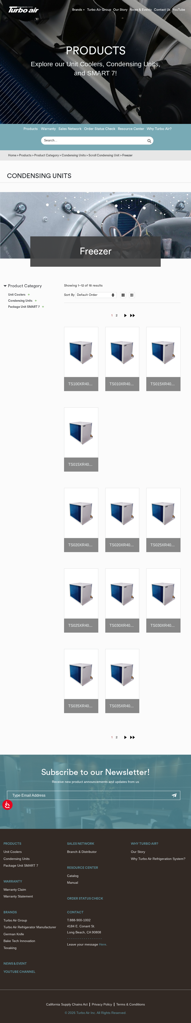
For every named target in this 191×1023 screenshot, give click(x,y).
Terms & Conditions (130, 1004)
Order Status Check (99, 129)
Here (102, 944)
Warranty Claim (14, 889)
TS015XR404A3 (82, 464)
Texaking (10, 948)
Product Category (46, 155)
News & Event (15, 963)
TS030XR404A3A (165, 625)
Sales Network (70, 129)
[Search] (150, 140)
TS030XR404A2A (124, 625)
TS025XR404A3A (83, 625)
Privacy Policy (102, 1004)
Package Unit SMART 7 (24, 306)
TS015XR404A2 (164, 384)
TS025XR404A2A (165, 545)
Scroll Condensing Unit (104, 155)
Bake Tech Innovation (19, 941)
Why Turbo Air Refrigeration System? (158, 859)
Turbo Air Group (99, 9)
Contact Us (162, 9)
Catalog (72, 876)
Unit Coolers (16, 294)
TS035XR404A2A (83, 706)
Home (12, 155)
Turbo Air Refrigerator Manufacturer (29, 927)
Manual (72, 882)
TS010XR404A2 (123, 384)
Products (31, 129)
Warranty (48, 129)
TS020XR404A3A (124, 545)
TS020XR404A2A (83, 545)
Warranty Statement (18, 896)
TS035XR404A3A (124, 706)
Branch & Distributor (82, 852)
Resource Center (131, 129)
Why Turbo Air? (159, 129)
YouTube (178, 9)
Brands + (78, 9)
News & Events (141, 9)
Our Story (120, 9)
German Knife (13, 934)
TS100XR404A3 (82, 384)
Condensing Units (74, 155)
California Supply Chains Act (67, 1004)
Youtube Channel (19, 972)
